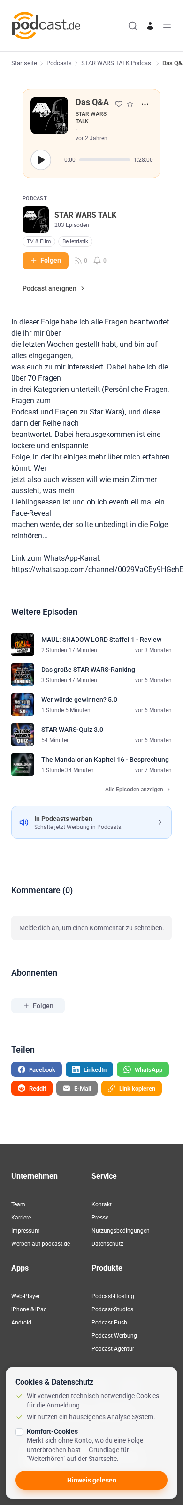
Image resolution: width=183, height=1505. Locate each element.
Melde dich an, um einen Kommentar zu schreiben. (91, 928)
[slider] (104, 159)
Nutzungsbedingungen (121, 1230)
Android (21, 1322)
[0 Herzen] (118, 104)
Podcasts (59, 63)
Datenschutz (107, 1244)
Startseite (24, 63)
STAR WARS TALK (91, 118)
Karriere (21, 1217)
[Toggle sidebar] (167, 25)
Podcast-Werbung (114, 1335)
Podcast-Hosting (113, 1296)
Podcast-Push (109, 1322)
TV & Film (39, 241)
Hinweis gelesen (91, 1480)
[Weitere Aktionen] (144, 104)
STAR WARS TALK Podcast (117, 63)
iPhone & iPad (29, 1309)
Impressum (25, 1230)
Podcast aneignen (49, 288)
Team (18, 1204)
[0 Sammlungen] (130, 104)
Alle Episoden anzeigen (134, 789)
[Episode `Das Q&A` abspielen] (40, 160)
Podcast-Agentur (113, 1349)
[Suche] (133, 26)
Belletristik (75, 241)
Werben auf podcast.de (40, 1244)
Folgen (50, 260)
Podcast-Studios (112, 1309)
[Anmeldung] (150, 25)
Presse (100, 1217)
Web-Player (25, 1296)
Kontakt (102, 1204)
